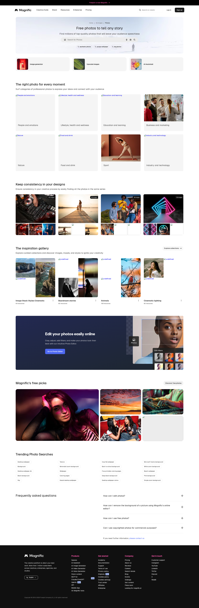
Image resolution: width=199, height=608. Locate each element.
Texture (62, 462)
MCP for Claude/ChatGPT (82, 578)
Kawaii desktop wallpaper (68, 480)
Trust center (102, 582)
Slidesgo (128, 580)
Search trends (130, 571)
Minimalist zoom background (69, 466)
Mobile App (75, 588)
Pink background (149, 476)
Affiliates (101, 585)
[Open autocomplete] (64, 40)
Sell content (129, 582)
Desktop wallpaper (24, 462)
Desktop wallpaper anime (110, 480)
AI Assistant (75, 563)
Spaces (74, 560)
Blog (126, 574)
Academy (101, 560)
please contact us (136, 538)
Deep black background (109, 476)
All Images (99, 23)
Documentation (103, 563)
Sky (19, 480)
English (31, 577)
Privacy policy (103, 571)
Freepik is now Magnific (98, 3)
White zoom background (152, 466)
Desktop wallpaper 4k (25, 471)
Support (101, 566)
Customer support (158, 560)
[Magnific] (34, 556)
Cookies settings (104, 580)
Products (75, 556)
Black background (23, 476)
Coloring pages (64, 476)
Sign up (179, 10)
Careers (127, 568)
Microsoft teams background (153, 462)
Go (21, 436)
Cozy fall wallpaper (108, 462)
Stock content (76, 574)
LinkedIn (155, 568)
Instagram (155, 563)
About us (128, 563)
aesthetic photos (85, 47)
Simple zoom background (152, 480)
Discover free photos (173, 383)
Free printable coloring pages (111, 471)
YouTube (155, 566)
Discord (154, 574)
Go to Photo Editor (55, 351)
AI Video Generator (78, 568)
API (72, 585)
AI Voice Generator (78, 571)
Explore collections (171, 248)
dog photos (117, 47)
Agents (75, 582)
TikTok (154, 571)
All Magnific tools (77, 591)
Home (91, 23)
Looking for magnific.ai (133, 588)
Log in (169, 10)
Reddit (154, 580)
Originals (103, 574)
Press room (129, 585)
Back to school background (111, 466)
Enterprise (101, 588)
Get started (103, 556)
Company (129, 556)
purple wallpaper (102, 47)
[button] (31, 577)
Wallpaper (63, 471)
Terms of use (103, 568)
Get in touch (157, 556)
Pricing (89, 10)
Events (127, 577)
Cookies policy (103, 577)
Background (21, 466)
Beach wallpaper (149, 471)
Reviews (128, 566)
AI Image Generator (78, 566)
